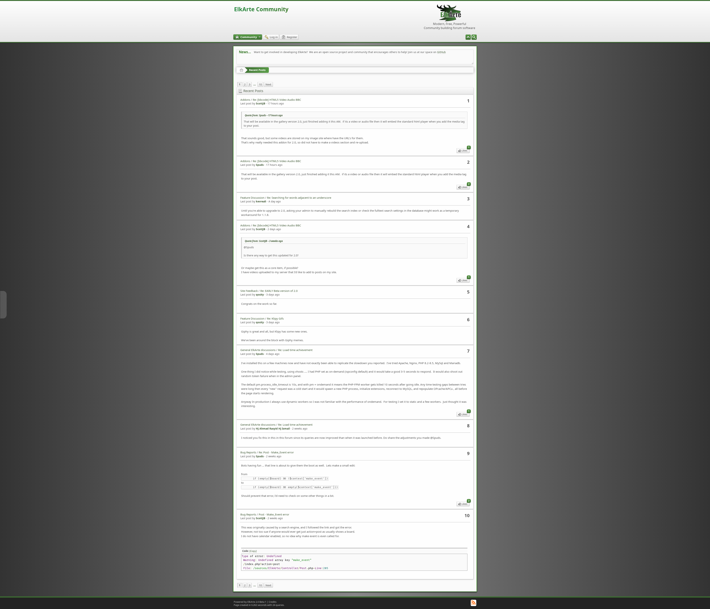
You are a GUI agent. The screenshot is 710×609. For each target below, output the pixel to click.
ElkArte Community (261, 9)
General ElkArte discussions (257, 350)
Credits (272, 601)
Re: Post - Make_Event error (276, 452)
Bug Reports (248, 452)
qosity (260, 294)
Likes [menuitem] (465, 150)
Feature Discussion (252, 197)
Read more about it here (254, 60)
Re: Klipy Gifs (275, 318)
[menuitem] (474, 37)
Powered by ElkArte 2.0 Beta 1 (250, 601)
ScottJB (260, 103)
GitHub (441, 52)
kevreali (261, 201)
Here (297, 60)
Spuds (260, 165)
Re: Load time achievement (295, 350)
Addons (245, 99)
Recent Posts (257, 70)
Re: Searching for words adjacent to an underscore (299, 197)
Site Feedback (249, 291)
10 (260, 84)
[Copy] (253, 551)
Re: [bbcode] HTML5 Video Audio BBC (277, 99)
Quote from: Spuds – (264, 115)
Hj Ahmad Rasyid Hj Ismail (273, 428)
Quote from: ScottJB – (264, 241)
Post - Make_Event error (274, 514)
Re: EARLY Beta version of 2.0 (279, 291)
